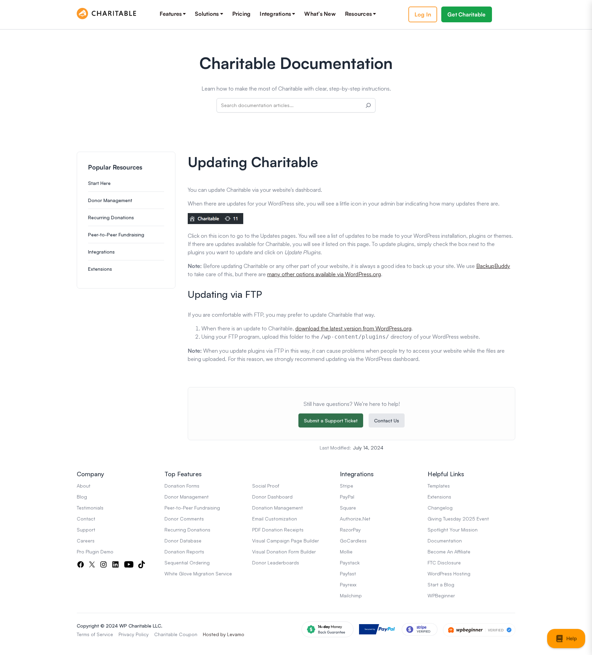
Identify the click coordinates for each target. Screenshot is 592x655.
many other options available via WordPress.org (324, 274)
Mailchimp (351, 595)
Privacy (126, 634)
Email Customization (274, 519)
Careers (86, 540)
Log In (423, 14)
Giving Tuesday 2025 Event (458, 519)
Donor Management (110, 200)
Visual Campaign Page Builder (285, 540)
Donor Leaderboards (275, 562)
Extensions (100, 269)
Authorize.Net (355, 519)
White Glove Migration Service (198, 573)
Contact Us (386, 420)
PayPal (347, 497)
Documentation (445, 540)
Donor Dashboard (272, 497)
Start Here (99, 183)
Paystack (350, 562)
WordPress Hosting (449, 573)
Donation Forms (181, 486)
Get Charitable (466, 14)
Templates (439, 486)
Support (86, 530)
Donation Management (277, 508)
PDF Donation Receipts (278, 530)
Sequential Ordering (187, 562)
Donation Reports (184, 551)
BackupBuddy (493, 265)
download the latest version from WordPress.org (353, 328)
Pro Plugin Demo (95, 551)
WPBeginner (441, 595)
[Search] (368, 105)
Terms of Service (95, 634)
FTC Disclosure (444, 562)
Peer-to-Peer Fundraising (116, 234)
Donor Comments (184, 519)
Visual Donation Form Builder (284, 551)
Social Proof (265, 486)
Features (171, 13)
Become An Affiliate (449, 551)
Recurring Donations (111, 217)
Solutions (207, 13)
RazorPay (350, 530)
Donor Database (182, 540)
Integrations (275, 13)
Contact (86, 519)
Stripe (346, 486)
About (83, 486)
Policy (142, 634)
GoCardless (353, 540)
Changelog (440, 508)
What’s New (320, 13)
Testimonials (90, 508)
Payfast (348, 573)
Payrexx (348, 584)
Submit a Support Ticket (331, 420)
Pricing (241, 13)
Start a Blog (441, 584)
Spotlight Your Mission (453, 530)
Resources (358, 13)
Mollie (346, 551)
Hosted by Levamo (223, 634)
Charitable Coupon (175, 634)
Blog (82, 497)
